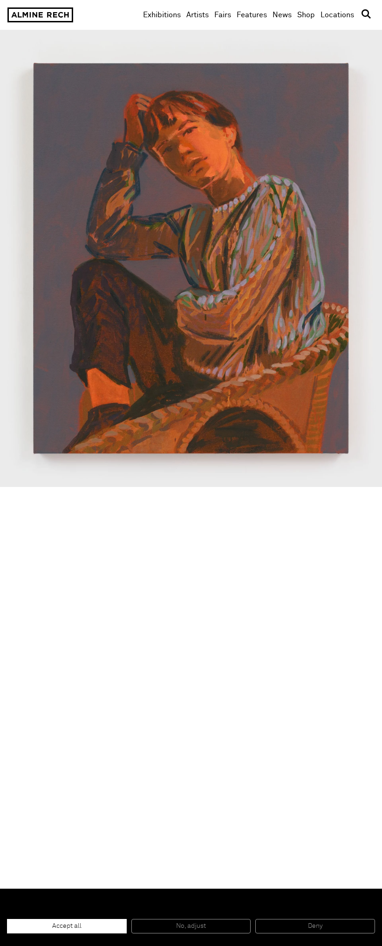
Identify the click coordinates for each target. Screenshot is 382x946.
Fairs (222, 15)
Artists (197, 15)
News (282, 15)
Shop (306, 15)
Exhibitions (162, 15)
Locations (337, 15)
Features (252, 15)
